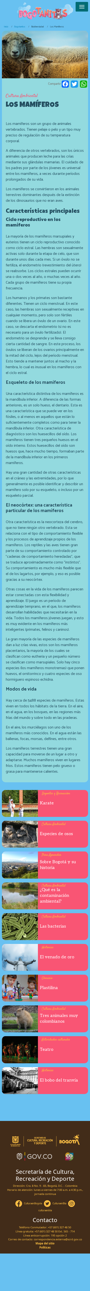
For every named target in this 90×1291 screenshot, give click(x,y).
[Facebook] (65, 84)
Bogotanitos (19, 27)
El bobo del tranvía (59, 1080)
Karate (47, 803)
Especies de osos (56, 833)
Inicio (6, 27)
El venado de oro (57, 957)
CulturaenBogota (33, 1203)
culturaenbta (45, 1210)
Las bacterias (53, 926)
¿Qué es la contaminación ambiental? (54, 895)
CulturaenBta (59, 1203)
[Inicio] (45, 11)
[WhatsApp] (83, 84)
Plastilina (49, 987)
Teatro (46, 1049)
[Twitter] (74, 84)
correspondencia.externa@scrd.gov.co (58, 1239)
